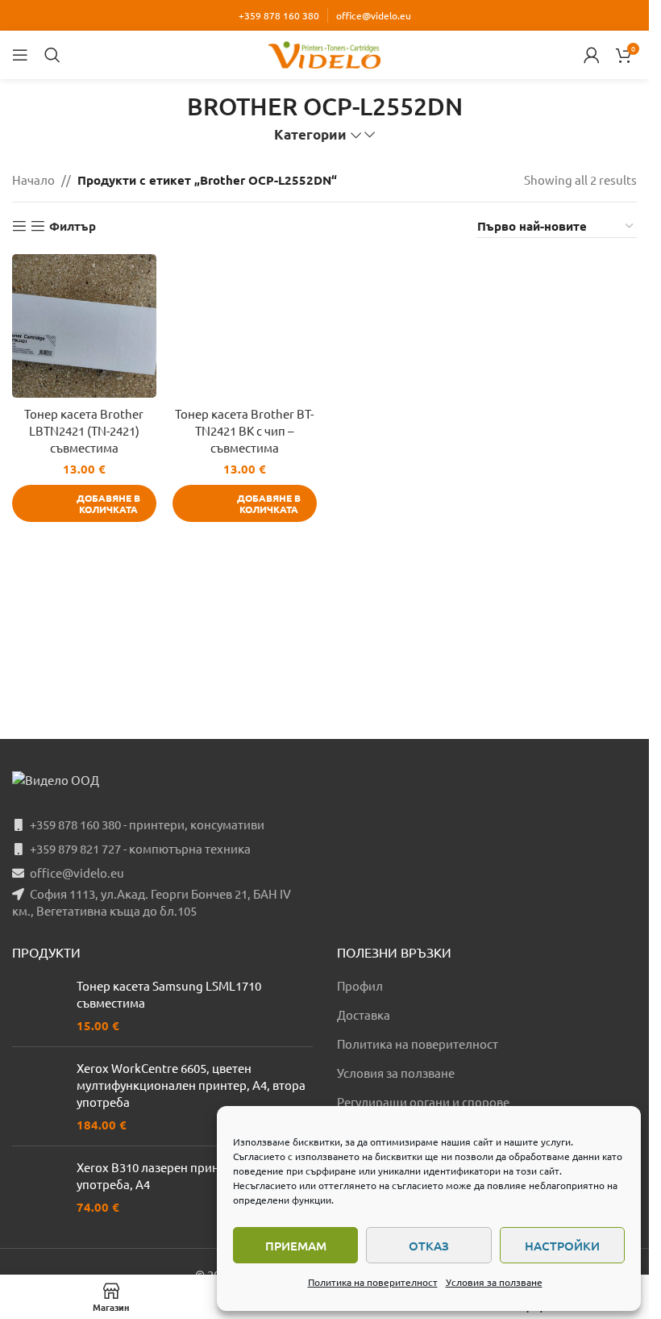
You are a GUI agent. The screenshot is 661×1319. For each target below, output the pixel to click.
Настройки (562, 1246)
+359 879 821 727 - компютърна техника (140, 848)
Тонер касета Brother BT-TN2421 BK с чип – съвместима (244, 430)
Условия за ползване (494, 1281)
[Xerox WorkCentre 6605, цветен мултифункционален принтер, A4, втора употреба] (38, 1096)
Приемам (295, 1246)
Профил (360, 985)
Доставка (363, 1014)
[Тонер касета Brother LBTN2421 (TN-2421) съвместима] (84, 326)
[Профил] (592, 55)
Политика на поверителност (373, 1281)
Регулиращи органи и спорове (423, 1101)
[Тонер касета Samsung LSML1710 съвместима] (38, 1005)
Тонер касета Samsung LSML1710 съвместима (169, 994)
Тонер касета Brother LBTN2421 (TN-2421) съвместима (83, 430)
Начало (33, 179)
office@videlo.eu (373, 15)
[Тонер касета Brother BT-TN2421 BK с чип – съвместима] (245, 326)
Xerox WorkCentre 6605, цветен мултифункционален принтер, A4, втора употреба (191, 1084)
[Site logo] (324, 53)
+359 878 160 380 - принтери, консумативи (147, 824)
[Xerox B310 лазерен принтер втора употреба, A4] (38, 1187)
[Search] (52, 55)
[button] (84, 503)
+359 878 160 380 (279, 15)
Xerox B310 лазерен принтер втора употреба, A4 (175, 1175)
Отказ (429, 1246)
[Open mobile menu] (20, 55)
